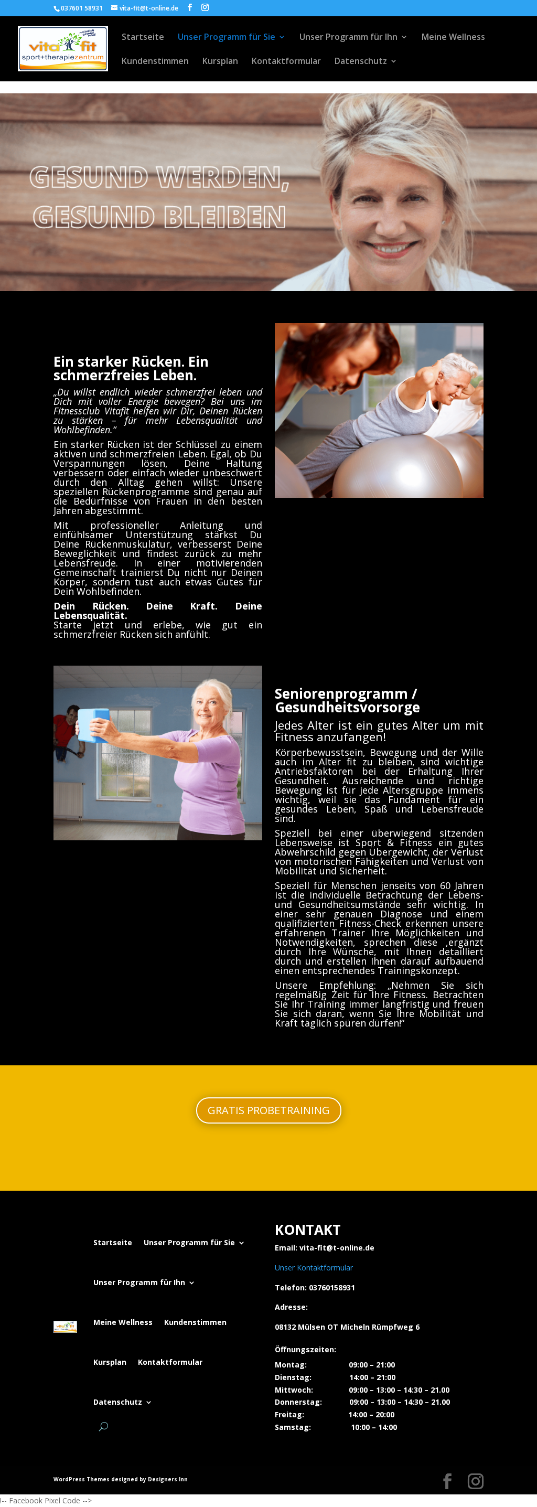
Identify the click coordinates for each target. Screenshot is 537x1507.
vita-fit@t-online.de (336, 1248)
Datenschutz (361, 62)
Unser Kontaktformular (314, 1268)
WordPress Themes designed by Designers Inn (120, 1479)
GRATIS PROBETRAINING (269, 1110)
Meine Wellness (453, 37)
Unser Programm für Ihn (348, 37)
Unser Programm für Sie (226, 37)
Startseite (143, 37)
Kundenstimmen (155, 62)
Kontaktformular (286, 62)
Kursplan (220, 62)
